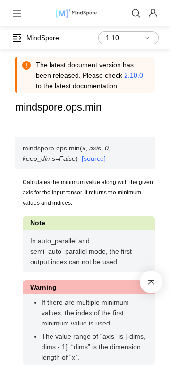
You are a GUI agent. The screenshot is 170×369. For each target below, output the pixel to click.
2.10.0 (133, 75)
